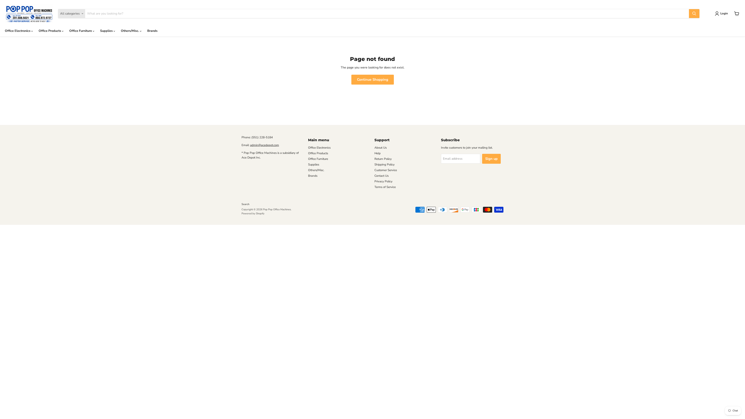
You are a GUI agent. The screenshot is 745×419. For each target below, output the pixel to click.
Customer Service (385, 170)
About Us (380, 148)
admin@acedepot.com (264, 145)
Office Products (50, 31)
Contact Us (381, 176)
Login (724, 13)
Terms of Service (385, 187)
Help (377, 153)
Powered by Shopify (253, 213)
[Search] (694, 13)
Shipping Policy (384, 164)
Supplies (106, 31)
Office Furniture (81, 31)
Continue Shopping (372, 79)
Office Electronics (18, 31)
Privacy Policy (383, 181)
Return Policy (383, 159)
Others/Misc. (130, 31)
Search (245, 204)
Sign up (491, 158)
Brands (152, 31)
